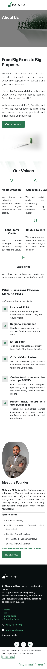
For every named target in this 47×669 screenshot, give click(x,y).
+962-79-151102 (14, 624)
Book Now (11, 554)
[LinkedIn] (30, 644)
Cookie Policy (8, 657)
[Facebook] (16, 644)
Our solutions (13, 124)
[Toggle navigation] (4, 5)
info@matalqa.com (15, 630)
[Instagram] (23, 644)
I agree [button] (40, 665)
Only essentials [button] (26, 665)
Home (7, 609)
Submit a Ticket (11, 619)
